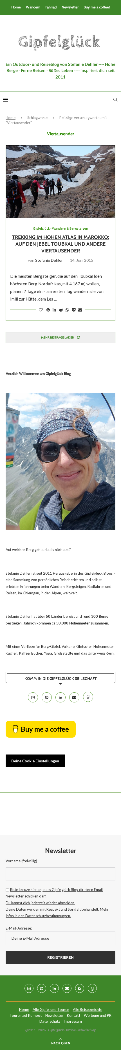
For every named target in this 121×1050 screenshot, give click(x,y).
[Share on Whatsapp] (67, 309)
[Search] (115, 99)
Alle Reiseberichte (87, 1009)
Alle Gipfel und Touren (51, 1009)
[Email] (75, 697)
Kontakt (73, 1015)
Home (16, 7)
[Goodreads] (88, 697)
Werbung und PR (97, 1015)
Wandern (33, 7)
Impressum (73, 1021)
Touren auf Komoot (26, 1015)
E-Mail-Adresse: (19, 928)
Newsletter (70, 7)
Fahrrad (51, 7)
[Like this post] (41, 309)
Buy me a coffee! (97, 7)
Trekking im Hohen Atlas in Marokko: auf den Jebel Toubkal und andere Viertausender (60, 244)
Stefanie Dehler (49, 260)
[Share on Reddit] (61, 309)
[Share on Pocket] (73, 309)
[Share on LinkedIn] (54, 309)
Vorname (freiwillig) (21, 861)
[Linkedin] (61, 697)
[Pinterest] (47, 697)
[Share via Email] (80, 309)
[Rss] (79, 988)
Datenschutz (49, 1021)
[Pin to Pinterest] (48, 309)
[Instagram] (33, 697)
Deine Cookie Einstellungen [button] (35, 760)
